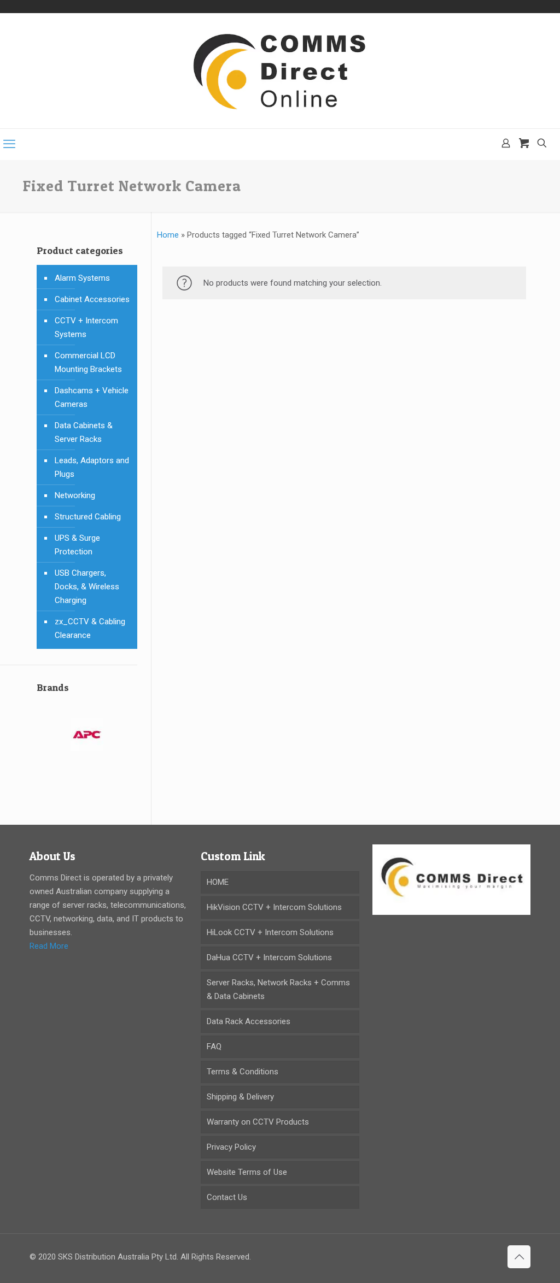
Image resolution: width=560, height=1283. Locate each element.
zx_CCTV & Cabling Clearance (90, 628)
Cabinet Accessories (92, 299)
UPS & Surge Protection (77, 545)
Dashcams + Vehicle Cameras (92, 397)
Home (168, 235)
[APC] (87, 741)
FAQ (214, 1046)
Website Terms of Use (247, 1172)
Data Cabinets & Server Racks (84, 432)
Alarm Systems (82, 278)
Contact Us (227, 1197)
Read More (49, 946)
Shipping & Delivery (240, 1097)
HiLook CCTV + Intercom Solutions (270, 932)
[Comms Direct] (280, 70)
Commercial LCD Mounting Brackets (88, 362)
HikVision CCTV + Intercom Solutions (274, 907)
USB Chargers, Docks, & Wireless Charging (87, 586)
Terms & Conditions (242, 1072)
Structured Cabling (88, 517)
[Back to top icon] (519, 1256)
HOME (218, 882)
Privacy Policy (231, 1147)
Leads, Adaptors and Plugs (92, 467)
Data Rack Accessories (248, 1021)
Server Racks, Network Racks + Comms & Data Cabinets (278, 989)
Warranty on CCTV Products (258, 1122)
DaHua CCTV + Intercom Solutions (269, 957)
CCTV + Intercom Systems (86, 327)
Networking (75, 495)
